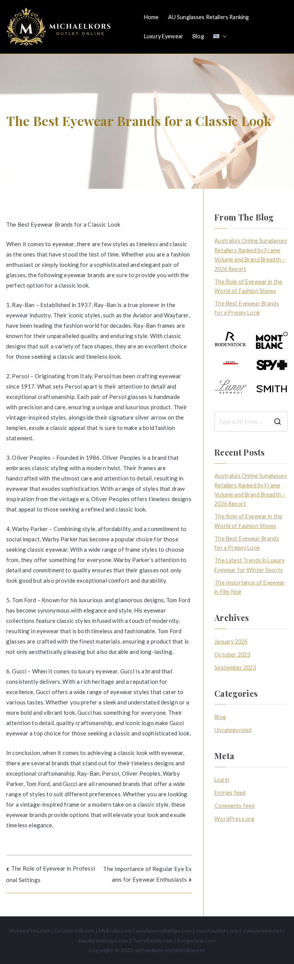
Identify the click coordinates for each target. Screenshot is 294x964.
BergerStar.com (196, 940)
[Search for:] (251, 421)
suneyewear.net (262, 930)
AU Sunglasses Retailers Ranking (208, 17)
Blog (198, 36)
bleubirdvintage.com (104, 940)
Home (151, 17)
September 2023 (235, 667)
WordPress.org (234, 818)
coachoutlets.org (217, 930)
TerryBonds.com (153, 940)
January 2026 (230, 641)
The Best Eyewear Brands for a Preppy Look (246, 308)
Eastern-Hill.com (74, 930)
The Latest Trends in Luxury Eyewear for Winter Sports (249, 565)
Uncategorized (233, 730)
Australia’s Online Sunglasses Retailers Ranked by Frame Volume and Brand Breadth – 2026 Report (250, 254)
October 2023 (232, 654)
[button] (223, 36)
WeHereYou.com (29, 930)
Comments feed (234, 805)
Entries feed (229, 792)
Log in (221, 779)
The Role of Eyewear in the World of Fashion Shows (248, 286)
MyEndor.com (115, 930)
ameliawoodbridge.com (164, 930)
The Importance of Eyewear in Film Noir (249, 587)
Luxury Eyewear (163, 36)
